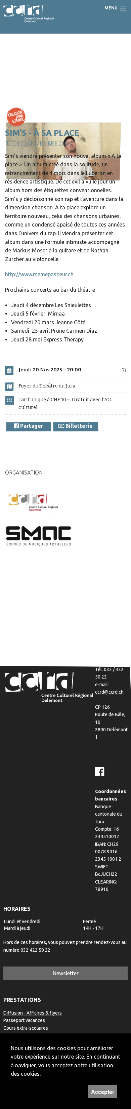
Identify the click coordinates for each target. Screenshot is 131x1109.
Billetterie (78, 426)
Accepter (102, 1092)
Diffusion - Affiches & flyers (32, 1013)
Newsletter (66, 973)
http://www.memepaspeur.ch (39, 274)
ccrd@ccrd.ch (109, 692)
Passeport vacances (24, 1020)
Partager (31, 426)
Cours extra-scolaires (25, 1028)
